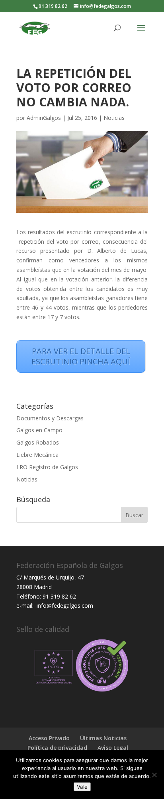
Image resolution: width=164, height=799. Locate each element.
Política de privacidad (57, 747)
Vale (82, 787)
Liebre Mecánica (37, 454)
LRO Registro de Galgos (47, 467)
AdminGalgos (44, 117)
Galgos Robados (37, 442)
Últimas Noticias (103, 738)
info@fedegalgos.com (64, 605)
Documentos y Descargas (50, 418)
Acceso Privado (49, 738)
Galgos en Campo (39, 430)
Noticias (114, 117)
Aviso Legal (113, 747)
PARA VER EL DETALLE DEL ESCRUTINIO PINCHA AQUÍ (80, 356)
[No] (154, 775)
